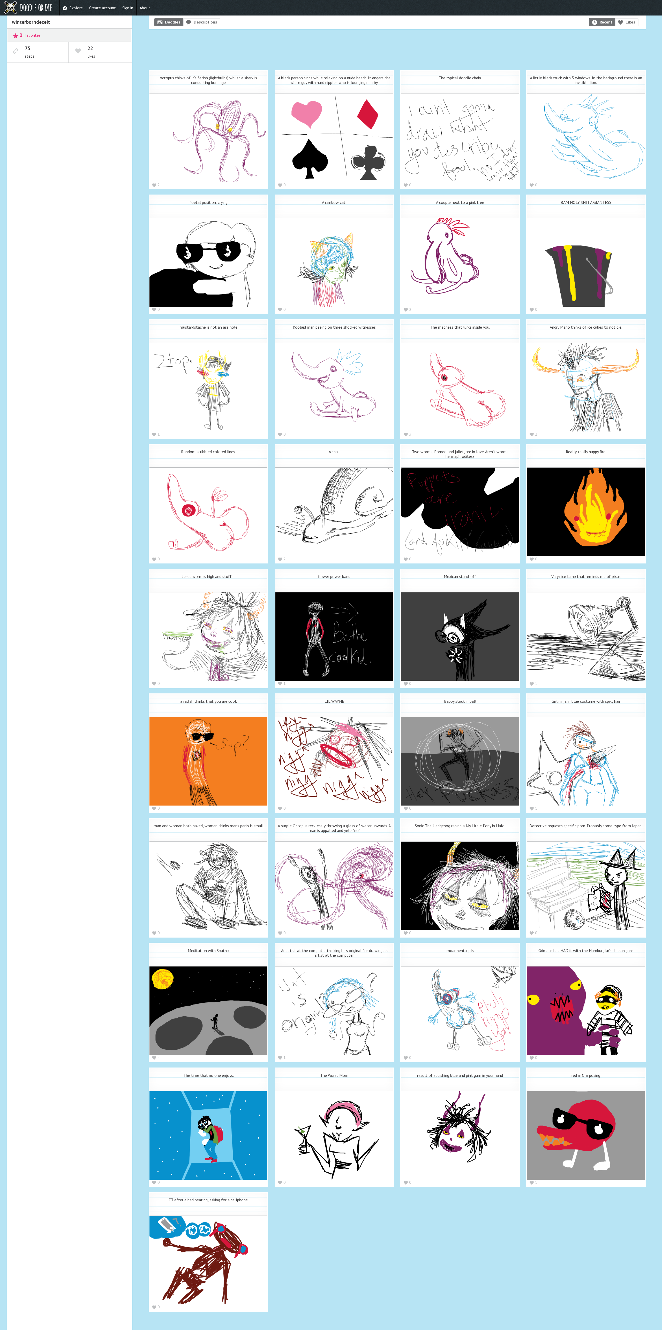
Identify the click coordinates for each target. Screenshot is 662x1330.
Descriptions (205, 22)
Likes (630, 22)
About (145, 7)
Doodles (172, 22)
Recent (606, 22)
